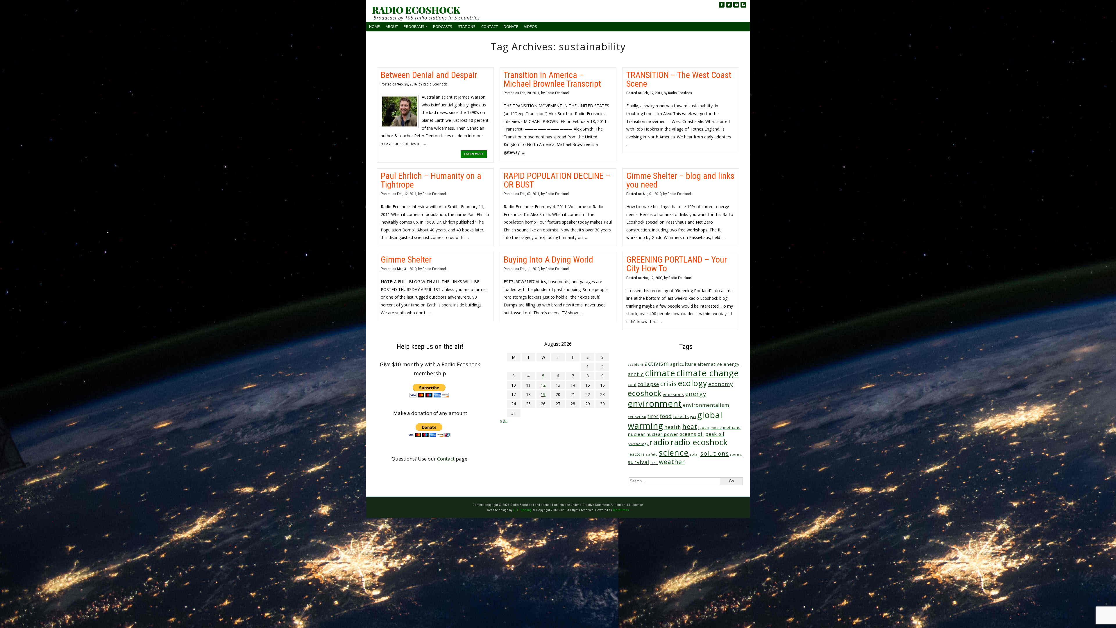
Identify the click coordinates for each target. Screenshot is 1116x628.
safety (652, 454)
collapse (648, 384)
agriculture (683, 364)
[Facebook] (722, 5)
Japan (703, 427)
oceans (687, 434)
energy (695, 394)
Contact (489, 26)
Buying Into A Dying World (548, 259)
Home (374, 26)
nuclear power (662, 434)
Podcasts (442, 26)
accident (635, 364)
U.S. (654, 463)
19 (543, 394)
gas (693, 417)
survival (638, 461)
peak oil (714, 434)
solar (694, 454)
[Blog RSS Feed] (743, 5)
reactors (636, 454)
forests (681, 416)
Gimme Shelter (406, 259)
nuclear (636, 434)
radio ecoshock (699, 442)
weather (672, 461)
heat (689, 426)
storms (736, 454)
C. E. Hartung (522, 510)
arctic (636, 374)
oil (701, 434)
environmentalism (706, 405)
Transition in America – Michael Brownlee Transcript (552, 79)
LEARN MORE (473, 154)
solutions (714, 453)
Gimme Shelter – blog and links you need (680, 180)
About (392, 26)
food (666, 416)
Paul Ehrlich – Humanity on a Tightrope (431, 180)
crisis (668, 383)
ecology (692, 383)
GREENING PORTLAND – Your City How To (676, 263)
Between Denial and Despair (429, 75)
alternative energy (719, 364)
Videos (530, 26)
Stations (466, 26)
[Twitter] (729, 5)
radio (660, 442)
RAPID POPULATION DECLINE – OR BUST (557, 180)
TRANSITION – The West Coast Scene (678, 79)
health (672, 427)
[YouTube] (736, 5)
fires (653, 416)
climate (660, 373)
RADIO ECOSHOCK (416, 10)
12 (543, 385)
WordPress (621, 510)
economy (720, 384)
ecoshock (644, 393)
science (674, 452)
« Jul (503, 420)
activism (657, 363)
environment (655, 403)
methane (732, 427)
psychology (638, 444)
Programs (414, 26)
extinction (637, 417)
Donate (511, 26)
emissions (673, 394)
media (716, 428)
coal (632, 384)
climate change (707, 373)
